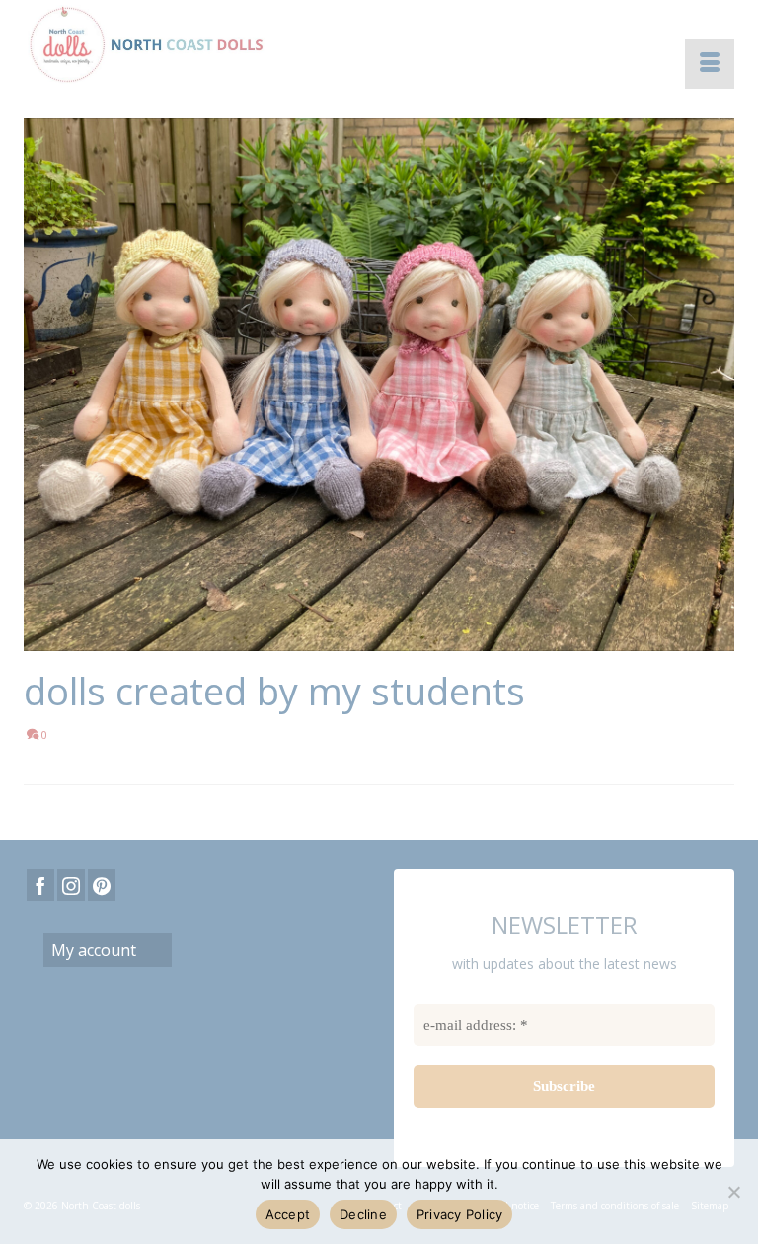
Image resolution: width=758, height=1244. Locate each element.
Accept (288, 1214)
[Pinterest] (101, 885)
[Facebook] (40, 885)
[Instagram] (71, 885)
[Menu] (709, 64)
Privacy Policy (460, 1214)
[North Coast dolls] (379, 44)
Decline (363, 1214)
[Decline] (733, 1192)
